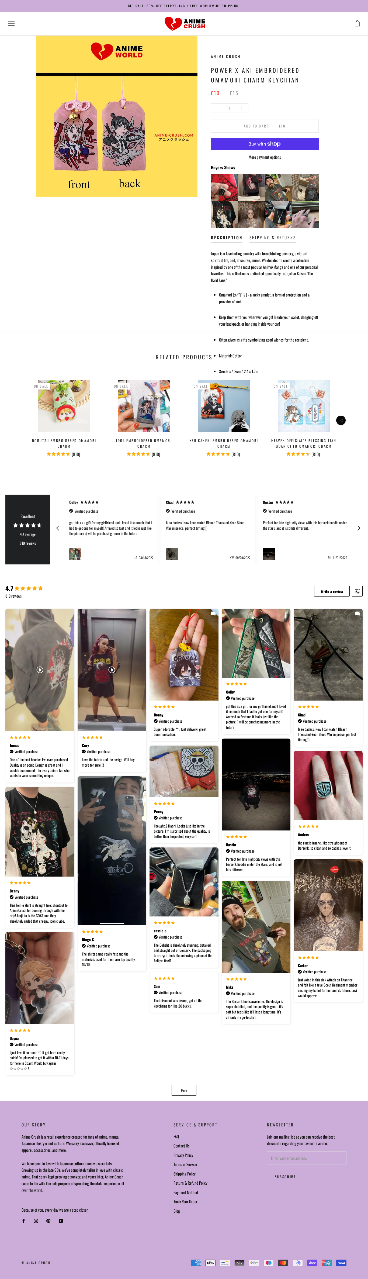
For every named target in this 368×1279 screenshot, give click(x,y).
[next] (351, 416)
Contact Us (181, 1146)
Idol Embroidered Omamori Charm (144, 443)
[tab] (226, 238)
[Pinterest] (48, 1221)
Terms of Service (185, 1164)
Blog (176, 1211)
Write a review (332, 591)
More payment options (265, 157)
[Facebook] (24, 1221)
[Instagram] (36, 1221)
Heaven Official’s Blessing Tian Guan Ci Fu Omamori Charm (303, 443)
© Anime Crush (36, 1262)
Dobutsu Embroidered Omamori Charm (64, 443)
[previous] (17, 416)
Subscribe (285, 1176)
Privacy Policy (183, 1155)
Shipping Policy (184, 1174)
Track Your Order (185, 1201)
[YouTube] (61, 1221)
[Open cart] (357, 23)
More (184, 1090)
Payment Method (185, 1192)
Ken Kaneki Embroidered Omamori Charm (224, 443)
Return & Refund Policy (190, 1183)
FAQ (176, 1136)
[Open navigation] (11, 23)
